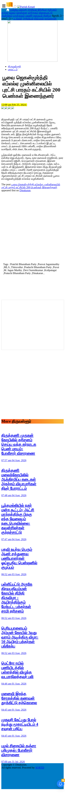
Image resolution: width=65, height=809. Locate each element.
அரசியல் (32, 9)
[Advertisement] (32, 227)
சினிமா (47, 15)
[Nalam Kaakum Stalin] (33, 60)
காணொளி (50, 18)
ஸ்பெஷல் (39, 18)
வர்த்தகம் (33, 12)
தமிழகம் (52, 9)
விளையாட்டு (45, 12)
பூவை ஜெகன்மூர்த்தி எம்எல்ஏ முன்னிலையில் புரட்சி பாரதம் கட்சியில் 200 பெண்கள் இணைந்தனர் (30, 186)
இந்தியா (42, 9)
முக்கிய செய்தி (18, 9)
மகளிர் (29, 15)
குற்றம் (4, 12)
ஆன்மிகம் (6, 15)
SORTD (39, 767)
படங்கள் (17, 18)
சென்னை (21, 12)
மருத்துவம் (19, 15)
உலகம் (12, 12)
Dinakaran (25, 190)
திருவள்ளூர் (14, 66)
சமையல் (38, 15)
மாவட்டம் (13, 69)
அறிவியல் (28, 18)
